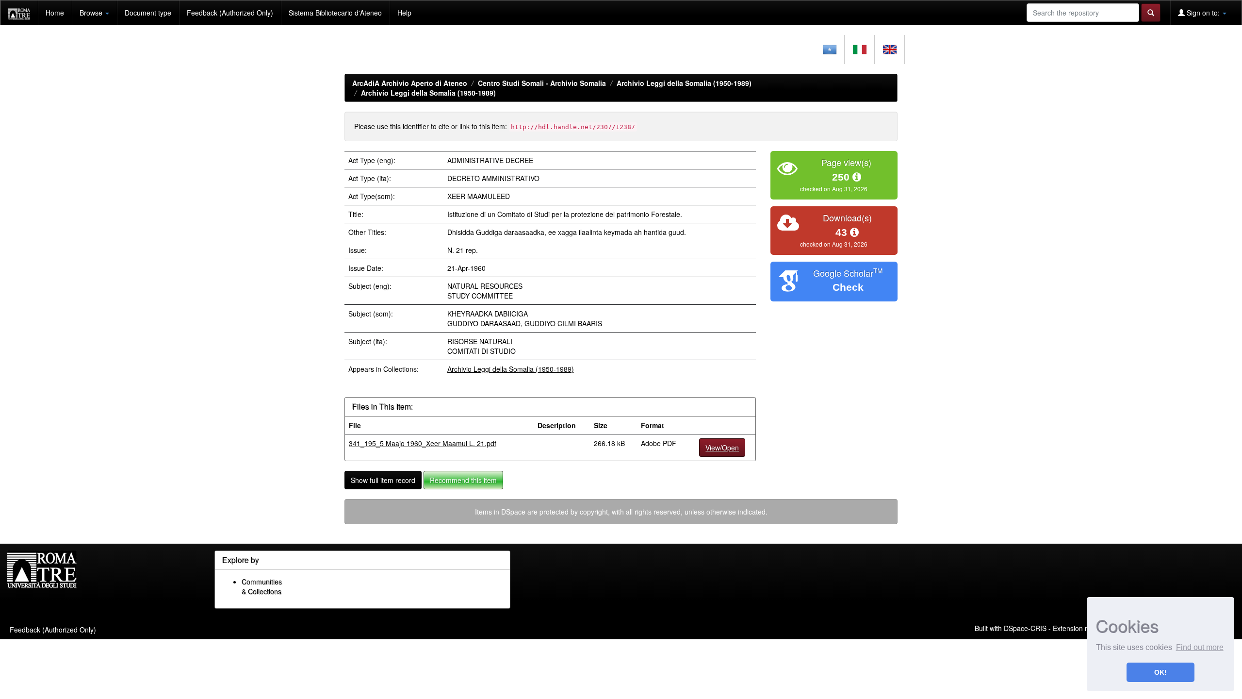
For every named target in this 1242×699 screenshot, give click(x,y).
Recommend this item (463, 480)
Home (55, 12)
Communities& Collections (262, 586)
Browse (92, 12)
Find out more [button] (1200, 647)
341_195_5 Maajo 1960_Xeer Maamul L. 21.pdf (422, 443)
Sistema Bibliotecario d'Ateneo (335, 12)
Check (848, 287)
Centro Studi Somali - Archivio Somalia (542, 83)
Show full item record (383, 480)
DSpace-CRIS (1025, 628)
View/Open (722, 447)
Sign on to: (1203, 12)
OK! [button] (1160, 672)
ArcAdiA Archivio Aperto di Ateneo (409, 83)
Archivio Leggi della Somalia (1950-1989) (684, 83)
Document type (148, 12)
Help (404, 12)
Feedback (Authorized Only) (230, 12)
